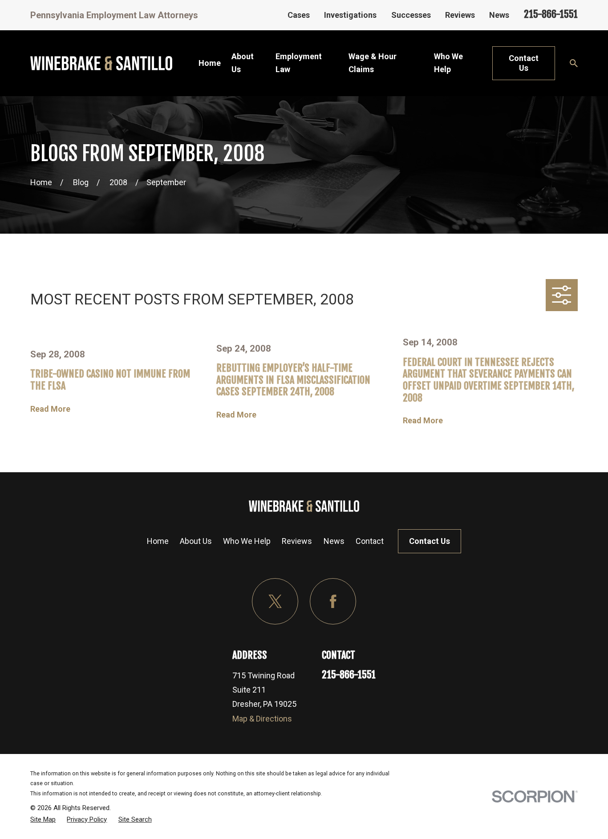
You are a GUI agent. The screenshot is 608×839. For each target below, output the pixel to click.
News (499, 15)
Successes (411, 15)
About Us (196, 541)
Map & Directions (262, 718)
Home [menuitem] (210, 63)
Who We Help (247, 541)
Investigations (350, 15)
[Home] (101, 63)
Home (158, 541)
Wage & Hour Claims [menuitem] (373, 63)
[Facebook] (333, 601)
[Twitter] (275, 601)
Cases (299, 15)
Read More (50, 409)
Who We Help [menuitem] (448, 63)
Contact (370, 541)
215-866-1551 (551, 14)
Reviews (460, 15)
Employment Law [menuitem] (299, 63)
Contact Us (524, 63)
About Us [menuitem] (242, 63)
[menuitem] (43, 819)
